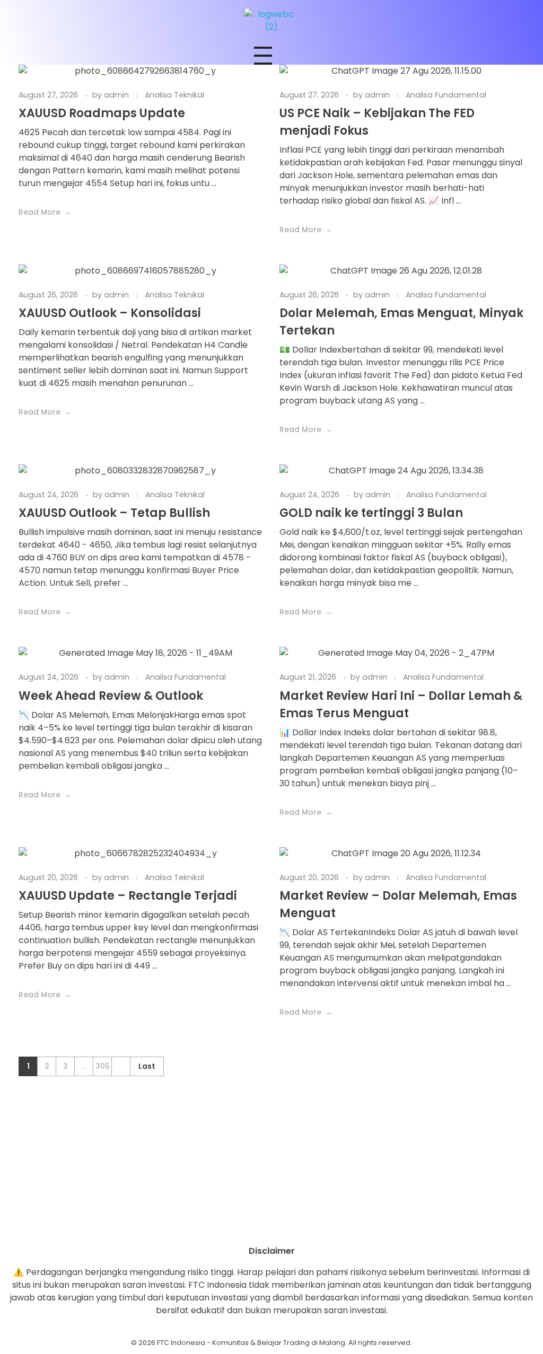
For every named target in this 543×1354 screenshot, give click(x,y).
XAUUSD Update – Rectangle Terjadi (128, 895)
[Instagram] (242, 1226)
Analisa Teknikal (174, 95)
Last (146, 1066)
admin (117, 95)
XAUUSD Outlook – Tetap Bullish (114, 513)
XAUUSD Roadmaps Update (102, 113)
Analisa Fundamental (446, 95)
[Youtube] (271, 1226)
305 (102, 1066)
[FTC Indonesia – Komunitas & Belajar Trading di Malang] (271, 20)
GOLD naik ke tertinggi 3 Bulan (371, 513)
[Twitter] (300, 1226)
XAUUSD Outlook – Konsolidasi (110, 313)
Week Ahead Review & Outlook (111, 696)
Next (120, 1066)
